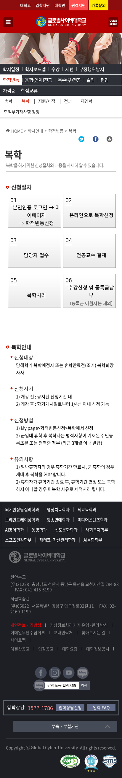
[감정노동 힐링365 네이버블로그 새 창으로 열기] (61, 690)
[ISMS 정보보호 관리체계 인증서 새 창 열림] (111, 757)
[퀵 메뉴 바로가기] (113, 22)
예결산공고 (20, 649)
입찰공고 (46, 649)
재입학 (86, 101)
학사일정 (11, 69)
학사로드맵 (35, 69)
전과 (68, 101)
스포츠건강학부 (18, 540)
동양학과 (39, 529)
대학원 (59, 5)
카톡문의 (99, 5)
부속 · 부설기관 (65, 726)
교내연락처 (63, 632)
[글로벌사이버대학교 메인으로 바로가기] (61, 25)
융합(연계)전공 (38, 79)
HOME (17, 130)
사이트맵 (18, 640)
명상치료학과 (58, 509)
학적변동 (11, 79)
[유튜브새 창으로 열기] (69, 677)
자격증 (9, 90)
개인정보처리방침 (25, 625)
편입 (104, 79)
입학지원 (43, 5)
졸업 (90, 79)
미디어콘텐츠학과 (93, 519)
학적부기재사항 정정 (21, 112)
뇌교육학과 (87, 509)
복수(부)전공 (69, 79)
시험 (69, 69)
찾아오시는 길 (93, 632)
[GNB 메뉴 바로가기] (8, 22)
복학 (25, 101)
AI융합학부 (93, 540)
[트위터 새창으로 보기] (81, 140)
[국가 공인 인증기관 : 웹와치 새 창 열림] (71, 757)
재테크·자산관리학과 (57, 540)
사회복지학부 (96, 529)
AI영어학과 (14, 529)
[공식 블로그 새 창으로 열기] (83, 677)
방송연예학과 (58, 519)
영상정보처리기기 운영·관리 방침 (79, 625)
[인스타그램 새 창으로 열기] (55, 677)
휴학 (8, 101)
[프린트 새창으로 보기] (109, 140)
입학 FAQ (101, 707)
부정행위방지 (91, 69)
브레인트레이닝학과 (22, 519)
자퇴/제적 (46, 101)
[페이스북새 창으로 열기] (41, 677)
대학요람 (70, 649)
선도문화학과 (66, 529)
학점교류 (29, 90)
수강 (55, 69)
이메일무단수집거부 (27, 632)
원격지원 (78, 5)
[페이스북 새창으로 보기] (95, 140)
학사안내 (35, 130)
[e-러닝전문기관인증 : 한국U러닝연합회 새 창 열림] (92, 757)
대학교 (25, 5)
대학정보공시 (97, 649)
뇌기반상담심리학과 (22, 509)
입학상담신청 (70, 707)
